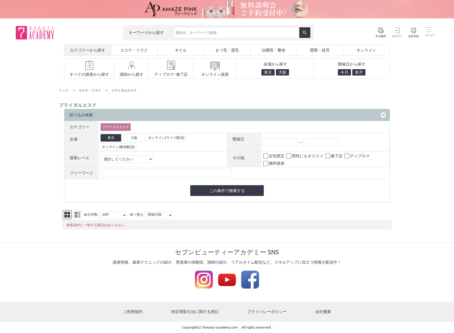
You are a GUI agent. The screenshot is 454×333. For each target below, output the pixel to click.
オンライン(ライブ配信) (166, 137)
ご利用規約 (133, 311)
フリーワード (81, 173)
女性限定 (277, 156)
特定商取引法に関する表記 (195, 311)
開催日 (238, 139)
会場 (74, 139)
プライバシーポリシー (267, 311)
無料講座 (277, 163)
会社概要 (323, 311)
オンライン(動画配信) (118, 147)
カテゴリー (79, 127)
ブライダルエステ (115, 127)
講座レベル (79, 157)
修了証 (337, 156)
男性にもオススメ (307, 156)
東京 (110, 137)
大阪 (134, 137)
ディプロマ (360, 156)
